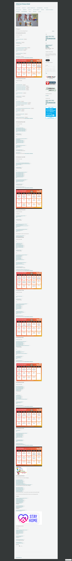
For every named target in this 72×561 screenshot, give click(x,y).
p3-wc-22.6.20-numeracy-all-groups (20, 48)
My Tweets (47, 95)
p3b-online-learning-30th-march (19, 505)
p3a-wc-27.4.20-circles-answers (19, 342)
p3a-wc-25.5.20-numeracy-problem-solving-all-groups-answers (23, 163)
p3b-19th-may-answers (18, 216)
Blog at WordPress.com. (19, 557)
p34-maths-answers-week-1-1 (19, 491)
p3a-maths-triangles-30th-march (19, 501)
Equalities (39, 11)
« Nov (46, 73)
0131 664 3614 (48, 47)
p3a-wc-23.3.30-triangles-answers (19, 489)
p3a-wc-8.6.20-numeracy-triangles (20, 142)
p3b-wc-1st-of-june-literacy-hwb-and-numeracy (21, 179)
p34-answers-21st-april (18, 390)
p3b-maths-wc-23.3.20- (18, 536)
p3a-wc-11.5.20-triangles (18, 307)
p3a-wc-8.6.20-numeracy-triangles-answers (21, 89)
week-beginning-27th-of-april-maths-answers (21, 341)
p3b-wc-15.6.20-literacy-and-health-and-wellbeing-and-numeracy (23, 108)
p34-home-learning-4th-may (19, 360)
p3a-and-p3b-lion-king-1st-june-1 (19, 181)
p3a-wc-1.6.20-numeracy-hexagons (20, 173)
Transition (42, 9)
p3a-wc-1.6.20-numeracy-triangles (20, 175)
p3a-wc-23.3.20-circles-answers (19, 487)
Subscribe (47, 60)
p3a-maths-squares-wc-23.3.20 (19, 532)
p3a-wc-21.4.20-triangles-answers (19, 388)
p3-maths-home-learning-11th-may (20, 304)
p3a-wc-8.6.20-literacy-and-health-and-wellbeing (21, 138)
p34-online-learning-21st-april (19, 443)
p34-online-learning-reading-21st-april (20, 444)
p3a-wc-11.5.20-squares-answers (19, 246)
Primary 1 (47, 100)
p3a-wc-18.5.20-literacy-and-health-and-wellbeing (21, 254)
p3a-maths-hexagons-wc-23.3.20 (19, 531)
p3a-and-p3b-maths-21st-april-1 (19, 440)
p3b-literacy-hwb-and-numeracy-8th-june (20, 145)
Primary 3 (53, 100)
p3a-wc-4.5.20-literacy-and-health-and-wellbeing (21, 353)
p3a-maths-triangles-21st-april (19, 435)
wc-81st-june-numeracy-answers (19, 127)
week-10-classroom (18, 152)
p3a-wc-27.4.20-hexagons (19, 396)
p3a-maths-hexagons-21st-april (19, 434)
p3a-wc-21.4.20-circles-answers (19, 386)
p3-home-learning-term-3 (19, 542)
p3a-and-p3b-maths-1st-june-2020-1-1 (20, 180)
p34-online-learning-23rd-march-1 (20, 539)
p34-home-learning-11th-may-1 (19, 315)
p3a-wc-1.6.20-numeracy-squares (19, 174)
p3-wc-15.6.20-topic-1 (18, 110)
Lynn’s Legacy (34, 11)
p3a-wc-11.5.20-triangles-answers (19, 247)
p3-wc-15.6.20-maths (18, 101)
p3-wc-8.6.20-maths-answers (19, 84)
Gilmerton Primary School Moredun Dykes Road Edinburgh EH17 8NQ (49, 46)
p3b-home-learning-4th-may (19, 356)
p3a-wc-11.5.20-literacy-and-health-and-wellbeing (21, 303)
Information (24, 9)
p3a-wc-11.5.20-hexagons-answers (20, 245)
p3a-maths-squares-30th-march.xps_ (20, 500)
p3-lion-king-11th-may (18, 308)
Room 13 (30, 11)
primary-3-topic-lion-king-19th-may (20, 259)
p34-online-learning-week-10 (19, 149)
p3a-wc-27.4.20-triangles (18, 398)
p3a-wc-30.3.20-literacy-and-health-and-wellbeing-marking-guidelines (23, 484)
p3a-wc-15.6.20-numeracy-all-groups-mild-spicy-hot (22, 102)
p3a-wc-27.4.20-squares (18, 397)
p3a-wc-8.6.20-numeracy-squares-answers (20, 88)
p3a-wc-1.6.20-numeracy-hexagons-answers (21, 129)
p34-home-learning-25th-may (19, 236)
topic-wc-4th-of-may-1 (18, 357)
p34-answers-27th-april (18, 346)
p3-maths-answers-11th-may (19, 243)
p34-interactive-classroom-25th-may (20, 235)
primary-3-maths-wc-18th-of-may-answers (20, 215)
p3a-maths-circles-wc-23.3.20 (19, 530)
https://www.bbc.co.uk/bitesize (29, 57)
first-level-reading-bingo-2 (19, 507)
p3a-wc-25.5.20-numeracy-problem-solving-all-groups (22, 225)
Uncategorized (50, 39)
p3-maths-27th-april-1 (18, 402)
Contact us (29, 9)
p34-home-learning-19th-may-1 (19, 266)
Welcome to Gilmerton (36, 9)
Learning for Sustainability (49, 9)
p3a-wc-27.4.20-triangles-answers (19, 344)
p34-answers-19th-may (18, 219)
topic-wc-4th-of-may (18, 352)
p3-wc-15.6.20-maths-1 (18, 109)
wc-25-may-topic (18, 226)
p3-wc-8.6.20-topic (18, 139)
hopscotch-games (18, 430)
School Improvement (24, 11)
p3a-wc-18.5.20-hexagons (19, 256)
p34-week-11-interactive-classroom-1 (20, 117)
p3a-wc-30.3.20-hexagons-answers (20, 481)
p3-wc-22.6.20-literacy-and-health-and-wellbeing (21, 47)
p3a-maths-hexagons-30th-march (19, 499)
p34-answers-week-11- (18, 42)
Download (23, 42)
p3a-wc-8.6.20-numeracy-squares (19, 141)
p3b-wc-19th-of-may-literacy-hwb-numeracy (21, 262)
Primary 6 (53, 36)
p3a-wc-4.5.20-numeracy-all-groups (20, 351)
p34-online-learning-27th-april (19, 405)
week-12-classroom (18, 56)
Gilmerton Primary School (23, 4)
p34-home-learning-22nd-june (19, 53)
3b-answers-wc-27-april (18, 389)
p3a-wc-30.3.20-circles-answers (19, 480)
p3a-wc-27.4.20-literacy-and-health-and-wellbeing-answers (22, 345)
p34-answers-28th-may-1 (18, 167)
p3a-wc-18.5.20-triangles (18, 258)
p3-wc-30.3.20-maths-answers (19, 479)
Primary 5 (50, 36)
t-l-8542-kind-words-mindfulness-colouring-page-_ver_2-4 (22, 269)
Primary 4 (47, 36)
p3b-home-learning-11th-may (19, 311)
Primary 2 (50, 100)
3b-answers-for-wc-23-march (19, 490)
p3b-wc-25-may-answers (18, 164)
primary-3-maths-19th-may (19, 255)
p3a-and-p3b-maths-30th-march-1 (20, 506)
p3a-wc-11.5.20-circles (18, 305)
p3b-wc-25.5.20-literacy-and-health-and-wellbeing (21, 229)
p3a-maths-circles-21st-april (19, 436)
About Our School (18, 9)
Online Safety (18, 11)
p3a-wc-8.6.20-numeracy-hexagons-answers (21, 87)
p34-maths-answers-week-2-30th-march (20, 483)
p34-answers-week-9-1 (18, 133)
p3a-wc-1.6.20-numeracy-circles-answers (20, 128)
